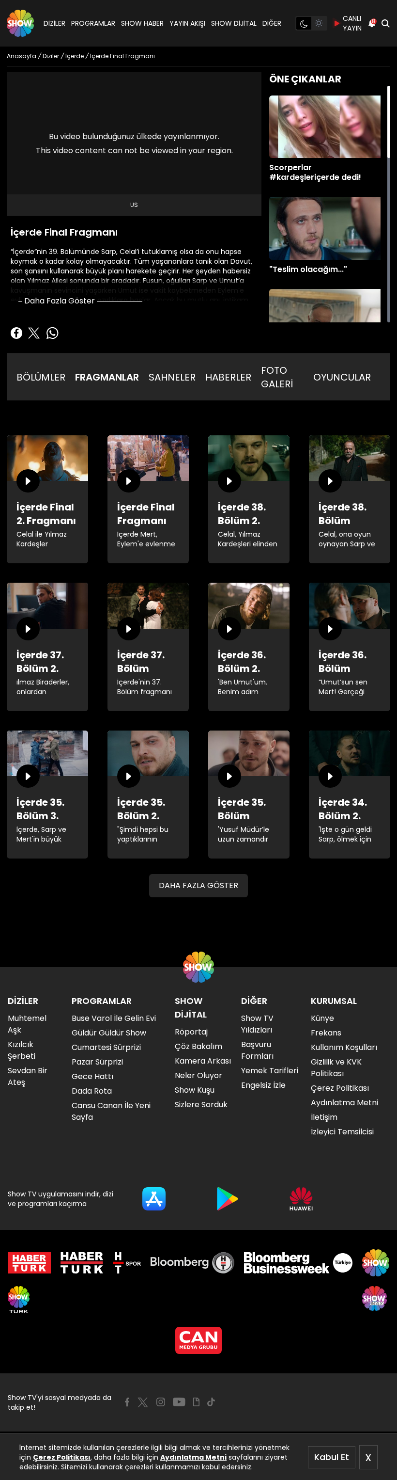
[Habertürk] (29, 1262)
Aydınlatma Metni (193, 1457)
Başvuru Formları (257, 1050)
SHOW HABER (142, 23)
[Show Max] (375, 1299)
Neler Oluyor (198, 1075)
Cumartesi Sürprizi (106, 1047)
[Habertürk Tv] (82, 1262)
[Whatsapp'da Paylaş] (52, 333)
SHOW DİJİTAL (234, 23)
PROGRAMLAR (93, 23)
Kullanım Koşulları (344, 1047)
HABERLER (228, 377)
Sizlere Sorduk (201, 1104)
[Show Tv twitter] (143, 1402)
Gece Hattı (92, 1076)
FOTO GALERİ (277, 377)
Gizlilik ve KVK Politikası (336, 1067)
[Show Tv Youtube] (179, 1402)
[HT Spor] (126, 1262)
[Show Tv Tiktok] (211, 1402)
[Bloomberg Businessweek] (298, 1262)
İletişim (324, 1117)
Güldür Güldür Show (109, 1032)
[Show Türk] (19, 1299)
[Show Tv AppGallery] (301, 1198)
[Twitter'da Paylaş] (34, 333)
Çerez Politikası (62, 1457)
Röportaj (191, 1031)
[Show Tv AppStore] (154, 1198)
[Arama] (385, 23)
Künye (322, 1018)
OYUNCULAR (342, 377)
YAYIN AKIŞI (187, 23)
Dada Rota (92, 1091)
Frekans (326, 1032)
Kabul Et (331, 1457)
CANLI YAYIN (352, 23)
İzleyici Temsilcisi (342, 1131)
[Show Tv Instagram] (160, 1402)
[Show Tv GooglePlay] (227, 1198)
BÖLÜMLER (40, 377)
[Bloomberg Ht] (192, 1262)
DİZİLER (54, 23)
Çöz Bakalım (198, 1046)
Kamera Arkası (203, 1060)
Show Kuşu (194, 1090)
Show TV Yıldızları (257, 1024)
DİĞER (271, 23)
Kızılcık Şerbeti (21, 1050)
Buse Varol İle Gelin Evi (114, 1018)
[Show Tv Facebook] (127, 1402)
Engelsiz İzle (263, 1085)
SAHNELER (172, 377)
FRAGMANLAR (107, 377)
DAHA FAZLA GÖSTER (198, 885)
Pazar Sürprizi (97, 1061)
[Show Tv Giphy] (196, 1402)
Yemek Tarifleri (269, 1070)
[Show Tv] (20, 23)
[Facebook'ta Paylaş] (16, 333)
